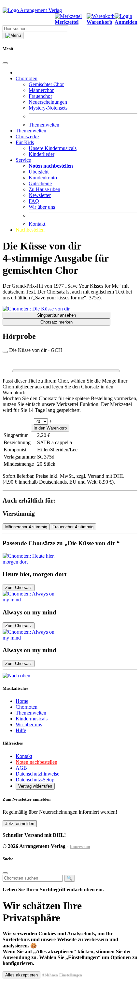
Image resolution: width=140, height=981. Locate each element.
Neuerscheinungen (48, 102)
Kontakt (37, 224)
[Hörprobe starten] (5, 352)
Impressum (80, 846)
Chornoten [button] (26, 78)
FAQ (34, 201)
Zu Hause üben (44, 189)
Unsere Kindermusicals (53, 148)
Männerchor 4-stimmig (26, 526)
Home (22, 701)
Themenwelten (44, 125)
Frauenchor (40, 96)
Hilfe (21, 730)
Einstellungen (70, 975)
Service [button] (23, 160)
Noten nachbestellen (36, 762)
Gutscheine (40, 183)
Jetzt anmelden (19, 823)
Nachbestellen (30, 230)
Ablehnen (50, 975)
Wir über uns (42, 207)
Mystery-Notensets (48, 108)
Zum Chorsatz (18, 587)
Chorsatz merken (56, 322)
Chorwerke (27, 136)
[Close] (5, 63)
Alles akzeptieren (21, 975)
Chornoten (26, 707)
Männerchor (41, 90)
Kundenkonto (43, 177)
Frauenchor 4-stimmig (72, 526)
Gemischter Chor (46, 84)
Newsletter (40, 195)
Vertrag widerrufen (35, 786)
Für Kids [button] (25, 142)
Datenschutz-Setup (35, 779)
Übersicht (39, 171)
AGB (21, 768)
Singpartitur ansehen (56, 315)
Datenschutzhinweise (37, 774)
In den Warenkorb (50, 428)
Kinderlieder (41, 154)
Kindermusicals (32, 718)
